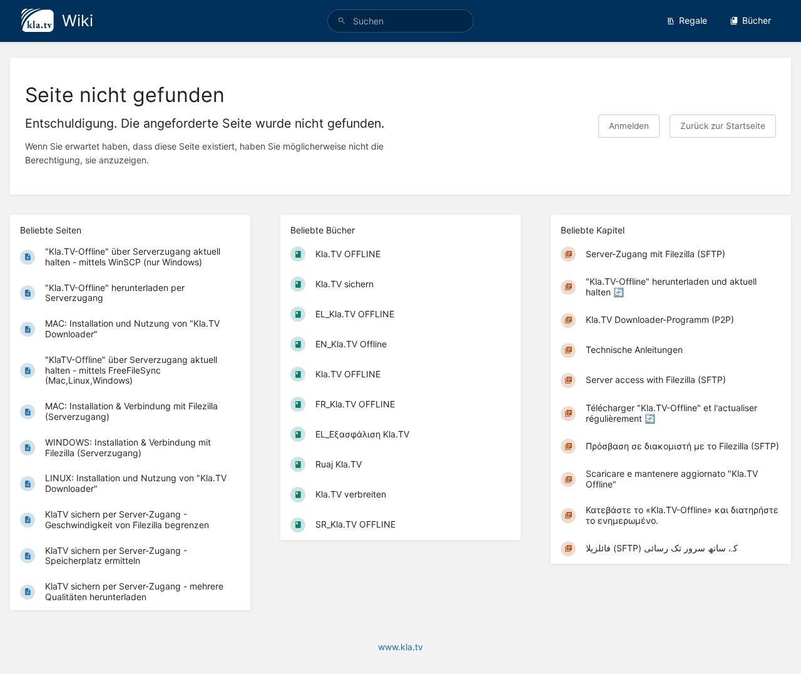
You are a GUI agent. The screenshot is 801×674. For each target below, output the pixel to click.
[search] (400, 21)
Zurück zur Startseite (722, 126)
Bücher (756, 20)
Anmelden (629, 126)
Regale (693, 20)
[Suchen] (341, 21)
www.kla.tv (400, 646)
